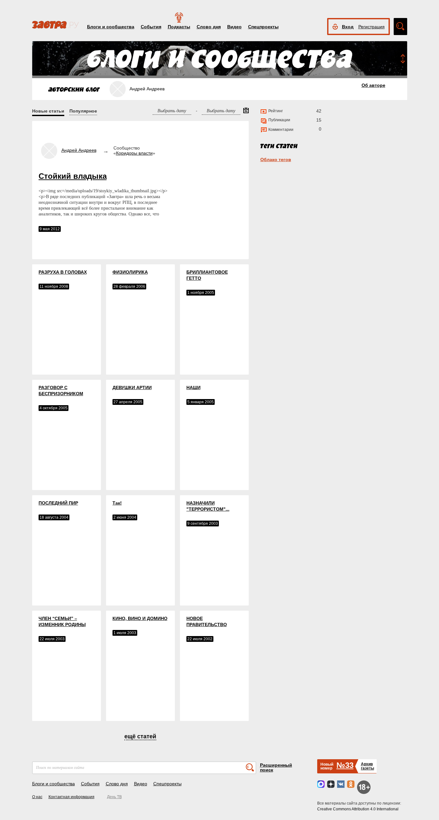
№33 (345, 765)
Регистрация (371, 26)
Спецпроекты (263, 26)
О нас (37, 797)
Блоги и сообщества (110, 26)
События (151, 26)
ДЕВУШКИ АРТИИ (132, 387)
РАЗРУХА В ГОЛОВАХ (63, 272)
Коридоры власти (134, 153)
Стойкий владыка (73, 176)
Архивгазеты (367, 766)
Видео (234, 26)
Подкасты (179, 26)
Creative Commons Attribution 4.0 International (358, 809)
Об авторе (373, 85)
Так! (117, 503)
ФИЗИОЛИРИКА (130, 272)
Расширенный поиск (276, 767)
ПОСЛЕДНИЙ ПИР (58, 503)
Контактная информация (71, 797)
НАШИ (193, 387)
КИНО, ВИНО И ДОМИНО (139, 618)
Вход (348, 26)
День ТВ (114, 797)
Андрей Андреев (78, 150)
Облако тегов (275, 159)
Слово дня (209, 26)
